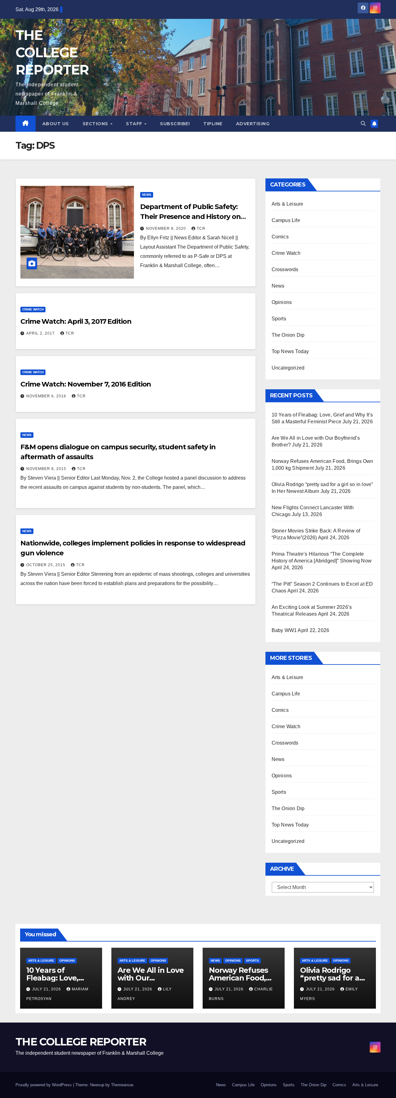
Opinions (282, 302)
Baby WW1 (284, 630)
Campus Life (286, 220)
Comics (280, 236)
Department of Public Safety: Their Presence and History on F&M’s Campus (190, 217)
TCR (201, 228)
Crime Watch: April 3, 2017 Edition (75, 321)
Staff (135, 123)
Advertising (253, 123)
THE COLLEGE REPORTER (51, 52)
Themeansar (122, 1085)
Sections (96, 123)
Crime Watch (33, 309)
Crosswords (285, 269)
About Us (55, 123)
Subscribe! (175, 123)
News (146, 194)
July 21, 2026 (47, 989)
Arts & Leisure (287, 204)
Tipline (212, 123)
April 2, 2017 (41, 333)
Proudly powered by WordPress (44, 1085)
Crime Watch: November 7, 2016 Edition (85, 384)
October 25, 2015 (46, 565)
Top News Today (290, 351)
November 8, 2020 (166, 228)
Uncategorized (288, 367)
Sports (279, 318)
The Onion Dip (288, 335)
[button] (363, 123)
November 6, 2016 (46, 396)
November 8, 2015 (46, 469)
